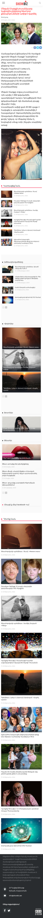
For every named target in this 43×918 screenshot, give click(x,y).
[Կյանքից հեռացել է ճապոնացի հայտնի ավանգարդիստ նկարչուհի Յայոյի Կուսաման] (6, 223)
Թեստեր (8, 440)
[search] (40, 3)
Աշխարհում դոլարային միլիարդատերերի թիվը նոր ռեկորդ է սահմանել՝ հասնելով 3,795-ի (26, 241)
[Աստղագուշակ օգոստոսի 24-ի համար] (7, 299)
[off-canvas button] (3, 3)
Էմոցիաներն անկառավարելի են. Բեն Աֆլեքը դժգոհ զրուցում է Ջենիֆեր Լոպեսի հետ (28, 278)
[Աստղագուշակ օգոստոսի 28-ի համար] (21, 831)
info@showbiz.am (15, 896)
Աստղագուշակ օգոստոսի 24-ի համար (28, 297)
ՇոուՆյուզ (4, 17)
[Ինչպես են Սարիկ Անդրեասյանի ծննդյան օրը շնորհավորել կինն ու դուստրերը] (21, 756)
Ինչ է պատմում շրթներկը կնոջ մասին (16, 458)
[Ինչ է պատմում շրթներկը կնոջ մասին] (21, 452)
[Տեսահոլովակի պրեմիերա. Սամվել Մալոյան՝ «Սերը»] (6, 213)
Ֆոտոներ (8, 412)
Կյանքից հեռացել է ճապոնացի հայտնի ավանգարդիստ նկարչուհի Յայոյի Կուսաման (27, 221)
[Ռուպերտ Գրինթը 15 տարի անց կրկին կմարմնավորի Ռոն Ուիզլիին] (6, 203)
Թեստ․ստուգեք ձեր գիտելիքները (15, 464)
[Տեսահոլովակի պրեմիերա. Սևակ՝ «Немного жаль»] (6, 194)
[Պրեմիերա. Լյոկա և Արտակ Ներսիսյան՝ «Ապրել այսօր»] (6, 232)
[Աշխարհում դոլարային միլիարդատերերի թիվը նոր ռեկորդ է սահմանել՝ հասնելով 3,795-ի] (6, 242)
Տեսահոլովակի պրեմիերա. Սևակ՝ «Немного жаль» (21, 347)
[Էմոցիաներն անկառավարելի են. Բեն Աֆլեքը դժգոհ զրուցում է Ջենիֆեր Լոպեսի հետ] (7, 279)
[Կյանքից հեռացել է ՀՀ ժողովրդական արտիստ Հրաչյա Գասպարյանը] (21, 793)
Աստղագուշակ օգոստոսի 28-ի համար (16, 846)
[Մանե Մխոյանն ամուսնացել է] (7, 290)
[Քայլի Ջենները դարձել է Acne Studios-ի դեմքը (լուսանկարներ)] (21, 424)
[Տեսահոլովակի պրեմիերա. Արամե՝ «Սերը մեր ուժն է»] (7, 269)
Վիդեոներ (8, 323)
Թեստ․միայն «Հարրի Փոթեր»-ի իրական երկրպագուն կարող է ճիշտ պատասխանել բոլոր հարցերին (19, 473)
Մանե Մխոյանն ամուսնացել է (25, 287)
